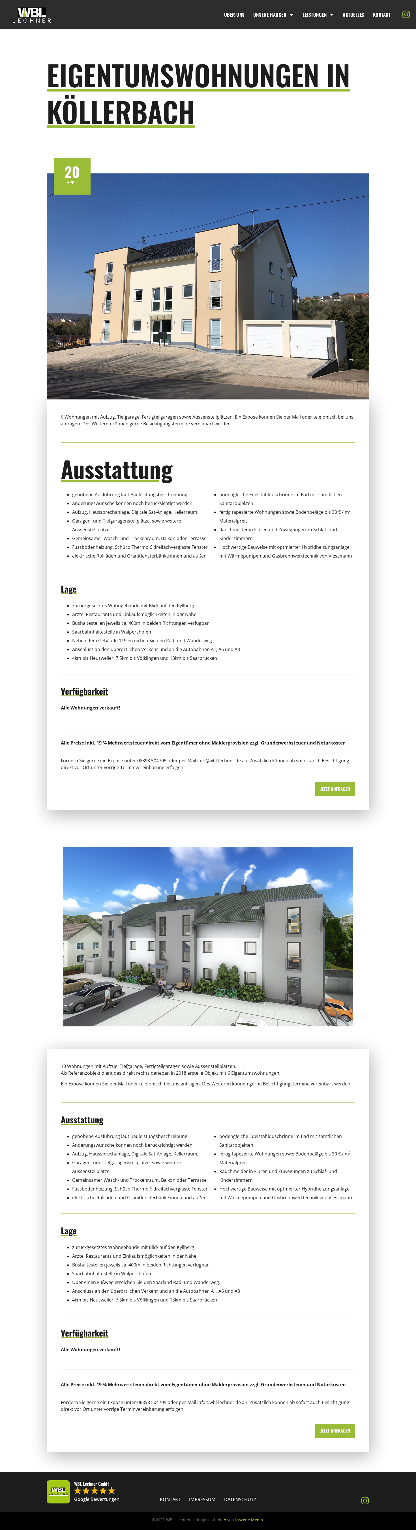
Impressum (202, 1499)
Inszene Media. (249, 1519)
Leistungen (315, 14)
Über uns (234, 14)
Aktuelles (353, 14)
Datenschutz (240, 1499)
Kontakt (382, 14)
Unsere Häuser (270, 14)
